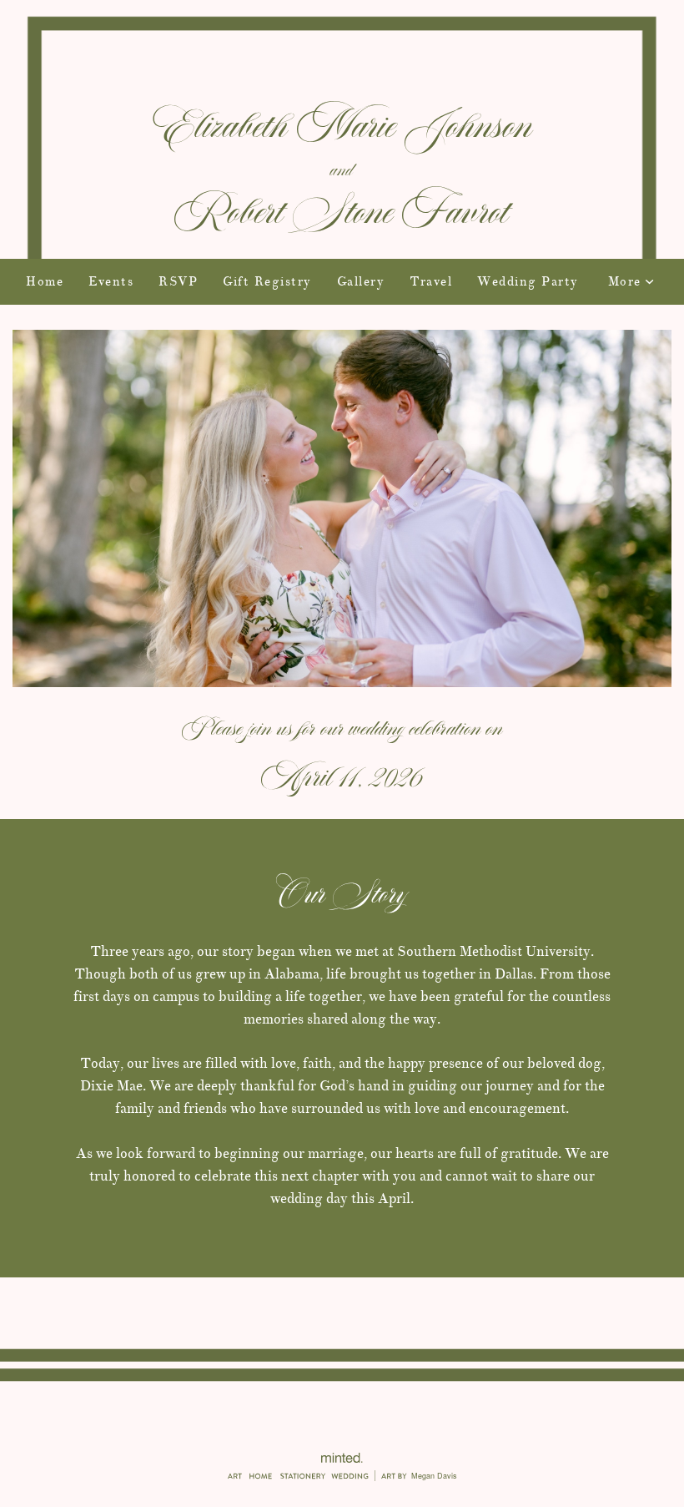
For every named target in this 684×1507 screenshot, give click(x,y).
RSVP (178, 281)
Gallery (361, 281)
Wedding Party (528, 281)
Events (110, 281)
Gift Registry (267, 281)
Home (44, 281)
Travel (431, 281)
